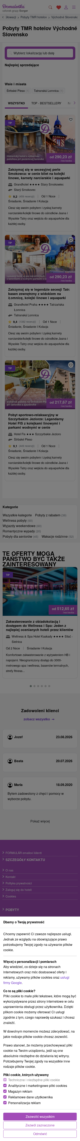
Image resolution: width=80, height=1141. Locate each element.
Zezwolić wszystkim (40, 1116)
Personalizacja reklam (24, 1102)
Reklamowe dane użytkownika (30, 1097)
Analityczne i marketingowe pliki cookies (37, 1085)
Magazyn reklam (20, 1091)
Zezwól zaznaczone (40, 1125)
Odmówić (40, 1133)
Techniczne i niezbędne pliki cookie (34, 1079)
